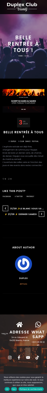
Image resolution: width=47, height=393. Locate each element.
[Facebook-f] (19, 357)
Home (20, 56)
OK (7, 389)
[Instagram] (10, 357)
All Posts (23, 284)
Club (27, 56)
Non (14, 389)
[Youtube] (28, 357)
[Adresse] (19, 324)
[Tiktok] (37, 357)
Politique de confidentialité (31, 389)
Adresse (19, 332)
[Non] (43, 383)
